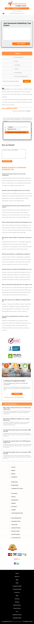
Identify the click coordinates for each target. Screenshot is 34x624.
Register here (16, 8)
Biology (13, 473)
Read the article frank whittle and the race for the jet (16, 190)
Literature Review (15, 528)
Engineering (14, 482)
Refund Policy (17, 605)
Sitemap (17, 602)
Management (14, 500)
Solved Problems (15, 534)
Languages (17, 65)
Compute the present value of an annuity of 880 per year (17, 430)
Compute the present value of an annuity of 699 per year (17, 452)
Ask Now (17, 393)
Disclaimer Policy (17, 614)
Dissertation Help (15, 521)
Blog (17, 579)
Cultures (16, 68)
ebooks (16, 61)
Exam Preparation (19, 57)
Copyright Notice (17, 618)
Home (3, 85)
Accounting (14, 493)
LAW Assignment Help (17, 513)
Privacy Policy (17, 608)
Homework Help (17, 589)
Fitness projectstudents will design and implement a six (17, 222)
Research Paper (15, 531)
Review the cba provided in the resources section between (15, 317)
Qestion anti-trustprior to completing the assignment (16, 254)
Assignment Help (17, 586)
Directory (17, 599)
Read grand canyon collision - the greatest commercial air (16, 238)
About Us (17, 576)
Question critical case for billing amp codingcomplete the (16, 300)
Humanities (14, 477)
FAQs (17, 583)
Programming (14, 485)
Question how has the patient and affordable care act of (17, 269)
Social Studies (18, 72)
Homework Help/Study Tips (21, 76)
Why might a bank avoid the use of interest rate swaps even (17, 408)
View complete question (9, 108)
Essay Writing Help (16, 518)
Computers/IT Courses (17, 488)
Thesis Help (14, 524)
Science (13, 467)
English (13, 470)
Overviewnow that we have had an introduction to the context (16, 206)
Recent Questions (11, 404)
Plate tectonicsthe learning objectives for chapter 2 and (17, 284)
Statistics (13, 503)
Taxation (13, 509)
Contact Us (17, 592)
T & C (17, 611)
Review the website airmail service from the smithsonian (14, 174)
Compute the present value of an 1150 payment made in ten (17, 441)
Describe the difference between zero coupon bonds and (16, 419)
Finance (13, 496)
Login (8, 8)
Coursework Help (15, 537)
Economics (14, 506)
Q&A (17, 595)
